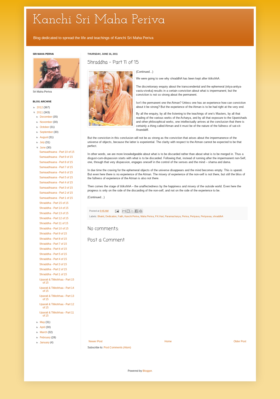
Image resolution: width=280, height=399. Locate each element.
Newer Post (95, 341)
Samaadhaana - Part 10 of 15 (56, 151)
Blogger (147, 370)
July (42, 142)
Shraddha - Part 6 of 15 (53, 248)
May (43, 322)
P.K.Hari (159, 216)
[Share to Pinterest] (140, 211)
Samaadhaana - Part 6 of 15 (56, 172)
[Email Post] (117, 211)
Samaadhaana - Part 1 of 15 (56, 198)
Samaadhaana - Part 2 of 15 (56, 192)
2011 (40, 112)
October (45, 127)
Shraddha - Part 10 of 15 (53, 228)
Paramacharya (173, 216)
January (45, 342)
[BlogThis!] (128, 211)
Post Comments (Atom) (117, 347)
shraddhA (218, 216)
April (43, 327)
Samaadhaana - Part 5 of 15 (56, 177)
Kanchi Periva (131, 216)
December (46, 116)
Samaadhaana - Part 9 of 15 (56, 156)
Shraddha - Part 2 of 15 (53, 269)
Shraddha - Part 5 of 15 (53, 254)
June (43, 147)
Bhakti (101, 216)
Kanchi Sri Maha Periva (99, 20)
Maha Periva (147, 216)
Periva (185, 216)
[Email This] (124, 211)
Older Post (240, 341)
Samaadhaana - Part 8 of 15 (56, 162)
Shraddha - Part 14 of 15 (53, 208)
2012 (40, 107)
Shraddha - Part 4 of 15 (53, 259)
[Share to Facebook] (136, 211)
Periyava (195, 216)
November (46, 122)
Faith (120, 216)
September (47, 132)
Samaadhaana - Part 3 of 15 (56, 187)
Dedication (111, 216)
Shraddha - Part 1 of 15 (53, 274)
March (44, 332)
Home (168, 341)
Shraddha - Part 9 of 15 (53, 233)
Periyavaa (206, 216)
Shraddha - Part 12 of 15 (53, 218)
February (45, 337)
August (44, 137)
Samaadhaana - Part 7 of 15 (56, 167)
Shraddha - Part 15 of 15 (53, 203)
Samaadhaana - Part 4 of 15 (56, 182)
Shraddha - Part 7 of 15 (53, 243)
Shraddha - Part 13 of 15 (53, 213)
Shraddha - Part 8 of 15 (53, 238)
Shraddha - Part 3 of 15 (53, 264)
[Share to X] (132, 211)
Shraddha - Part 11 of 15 (53, 223)
